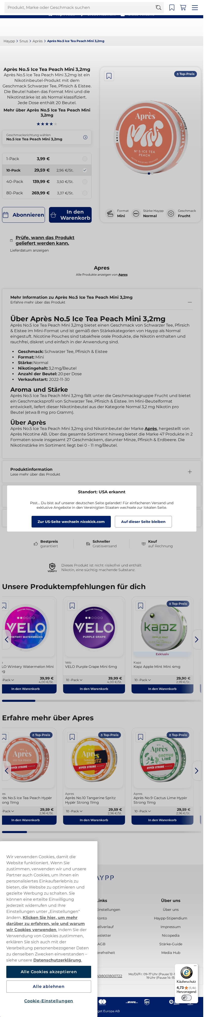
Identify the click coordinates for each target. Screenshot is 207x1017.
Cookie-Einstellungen (48, 1001)
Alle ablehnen (48, 986)
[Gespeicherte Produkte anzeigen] (173, 27)
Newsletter (101, 935)
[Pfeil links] (6, 639)
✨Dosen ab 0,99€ (99, 5)
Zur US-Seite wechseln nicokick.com (71, 521)
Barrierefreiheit (101, 952)
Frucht (184, 216)
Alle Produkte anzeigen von (101, 274)
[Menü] (195, 967)
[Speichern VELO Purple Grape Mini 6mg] (72, 606)
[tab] (149, 174)
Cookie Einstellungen (101, 909)
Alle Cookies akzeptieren (49, 971)
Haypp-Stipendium (170, 918)
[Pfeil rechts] (196, 639)
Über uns (170, 900)
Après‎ (38, 41)
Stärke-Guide (170, 944)
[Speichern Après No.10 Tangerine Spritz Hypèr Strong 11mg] (72, 737)
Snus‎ (23, 41)
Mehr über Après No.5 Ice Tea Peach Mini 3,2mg (47, 113)
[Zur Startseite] (22, 27)
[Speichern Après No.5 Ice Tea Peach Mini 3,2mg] (109, 76)
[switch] (187, 998)
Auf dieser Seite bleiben (143, 521)
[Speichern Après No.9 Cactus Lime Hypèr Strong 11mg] (141, 737)
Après (151, 428)
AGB (101, 944)
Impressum (171, 927)
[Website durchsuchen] (160, 27)
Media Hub (170, 952)
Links (101, 900)
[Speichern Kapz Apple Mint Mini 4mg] (141, 606)
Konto (101, 918)
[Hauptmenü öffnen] (196, 27)
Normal (150, 216)
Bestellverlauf (101, 927)
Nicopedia (170, 935)
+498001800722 (108, 976)
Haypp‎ (9, 41)
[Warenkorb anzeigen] (185, 27)
